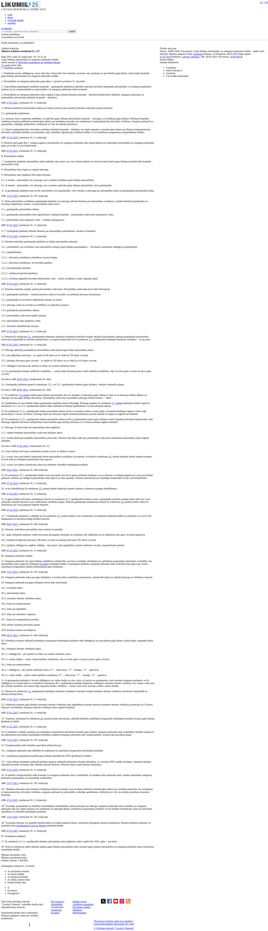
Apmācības (56, 910)
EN (266, 2)
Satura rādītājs (167, 59)
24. (110, 456)
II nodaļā (44, 564)
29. (41, 718)
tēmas (10, 17)
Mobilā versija (80, 901)
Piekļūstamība (79, 912)
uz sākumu (6, 28)
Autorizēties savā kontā (12, 37)
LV (261, 2)
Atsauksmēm (57, 907)
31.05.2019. (166, 56)
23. (40, 488)
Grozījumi (171, 67)
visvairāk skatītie (15, 20)
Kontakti (55, 912)
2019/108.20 (236, 56)
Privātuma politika (81, 907)
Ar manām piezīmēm (17, 877)
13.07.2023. (12, 196)
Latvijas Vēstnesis (190, 56)
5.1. (91, 339)
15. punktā (24, 395)
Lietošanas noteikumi (83, 904)
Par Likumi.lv (57, 901)
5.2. (29, 336)
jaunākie (11, 23)
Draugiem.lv (13, 893)
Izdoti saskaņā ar (174, 70)
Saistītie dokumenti (169, 62)
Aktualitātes (57, 904)
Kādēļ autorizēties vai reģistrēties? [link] (17, 42)
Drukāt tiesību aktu (16, 882)
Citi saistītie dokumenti (177, 76)
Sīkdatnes (77, 910)
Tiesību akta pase (168, 48)
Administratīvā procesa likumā (31, 825)
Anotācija (170, 73)
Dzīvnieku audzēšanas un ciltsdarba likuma (39, 62)
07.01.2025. (12, 102)
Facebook (12, 890)
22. (58, 516)
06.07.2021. (23, 379)
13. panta (5, 65)
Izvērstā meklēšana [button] (10, 34)
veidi (9, 14)
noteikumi (198, 54)
